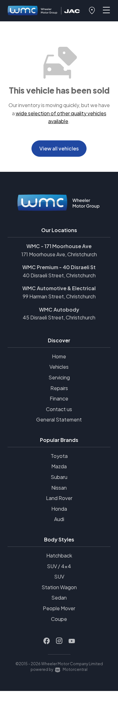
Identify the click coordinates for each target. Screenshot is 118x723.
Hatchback (59, 555)
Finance (59, 398)
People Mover (59, 608)
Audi (59, 519)
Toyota (59, 456)
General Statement (59, 419)
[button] (92, 10)
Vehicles (59, 366)
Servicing (59, 377)
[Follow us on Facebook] (46, 641)
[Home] (33, 11)
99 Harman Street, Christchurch (59, 296)
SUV (59, 576)
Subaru (59, 477)
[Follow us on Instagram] (59, 641)
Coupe (59, 619)
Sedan (59, 597)
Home (59, 356)
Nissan (59, 487)
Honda (59, 508)
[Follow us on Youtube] (72, 641)
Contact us (59, 409)
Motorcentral (75, 669)
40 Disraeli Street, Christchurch (59, 275)
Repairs (59, 388)
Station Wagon (59, 587)
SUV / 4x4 (59, 566)
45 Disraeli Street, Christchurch (59, 317)
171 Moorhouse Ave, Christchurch (59, 254)
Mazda (59, 466)
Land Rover (59, 498)
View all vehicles (59, 148)
